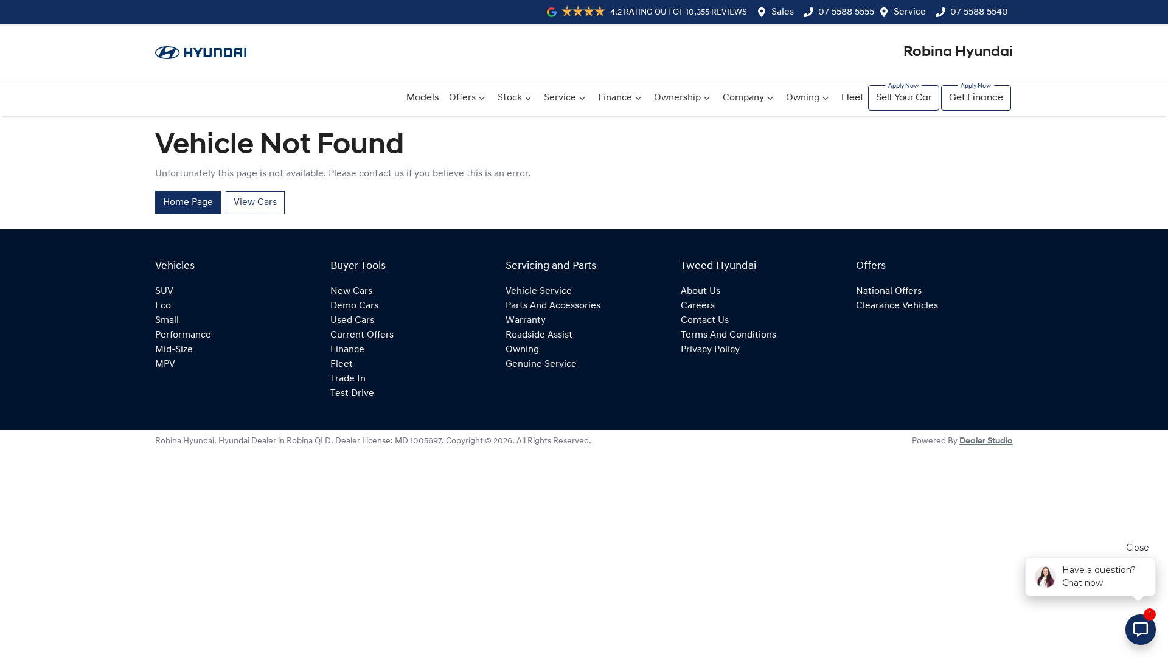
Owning (802, 98)
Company (743, 98)
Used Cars (352, 320)
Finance (615, 98)
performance (183, 335)
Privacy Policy (710, 350)
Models (422, 98)
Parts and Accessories (553, 306)
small (167, 320)
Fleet (852, 98)
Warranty (526, 320)
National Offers (889, 291)
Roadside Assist (539, 335)
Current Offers (362, 335)
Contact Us (705, 320)
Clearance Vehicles (897, 306)
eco (163, 306)
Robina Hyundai (958, 52)
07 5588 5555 (846, 12)
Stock (510, 98)
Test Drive (352, 393)
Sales (782, 12)
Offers (462, 98)
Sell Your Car (903, 98)
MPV (165, 364)
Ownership (677, 98)
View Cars (255, 202)
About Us (700, 291)
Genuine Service (541, 364)
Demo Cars (354, 306)
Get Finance (976, 98)
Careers (698, 306)
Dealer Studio (986, 441)
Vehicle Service (539, 291)
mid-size (174, 350)
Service (910, 12)
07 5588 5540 (979, 12)
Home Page (188, 202)
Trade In (348, 379)
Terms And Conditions (728, 335)
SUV (164, 291)
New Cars (351, 291)
